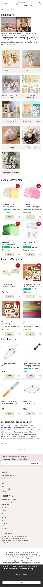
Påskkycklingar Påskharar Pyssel (11, 96)
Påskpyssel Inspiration (11, 173)
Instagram (5, 526)
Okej (21, 583)
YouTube (4, 528)
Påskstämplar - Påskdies (31, 122)
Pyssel (4, 513)
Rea (3, 486)
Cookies (4, 507)
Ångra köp (5, 483)
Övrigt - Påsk (31, 147)
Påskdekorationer (11, 71)
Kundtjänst (5, 478)
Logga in (4, 491)
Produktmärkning (7, 502)
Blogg (3, 520)
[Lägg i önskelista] (19, 217)
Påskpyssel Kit (11, 122)
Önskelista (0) (6, 489)
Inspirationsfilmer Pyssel (9, 499)
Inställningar (21, 575)
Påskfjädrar (31, 71)
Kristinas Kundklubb (8, 475)
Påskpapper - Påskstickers (31, 96)
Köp (9, 217)
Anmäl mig (35, 463)
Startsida (3, 9)
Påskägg (11, 147)
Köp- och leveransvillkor (9, 481)
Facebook (4, 523)
